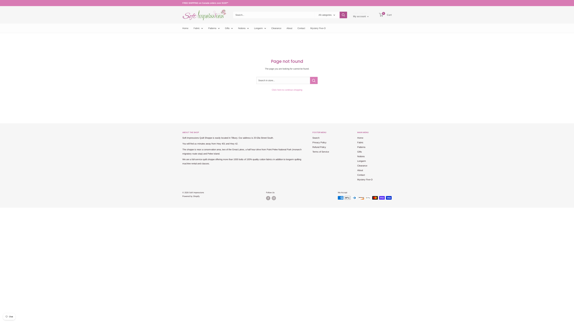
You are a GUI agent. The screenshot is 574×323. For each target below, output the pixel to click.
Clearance (276, 28)
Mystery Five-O (318, 28)
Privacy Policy (319, 142)
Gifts (227, 28)
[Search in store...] (314, 80)
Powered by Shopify (191, 196)
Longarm (258, 28)
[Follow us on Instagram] (274, 198)
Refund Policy (319, 147)
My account (359, 16)
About (289, 28)
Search (315, 138)
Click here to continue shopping (287, 90)
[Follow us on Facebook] (268, 198)
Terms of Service (320, 151)
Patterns (212, 28)
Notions (242, 28)
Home (185, 28)
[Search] (343, 15)
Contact (301, 28)
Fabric (197, 28)
